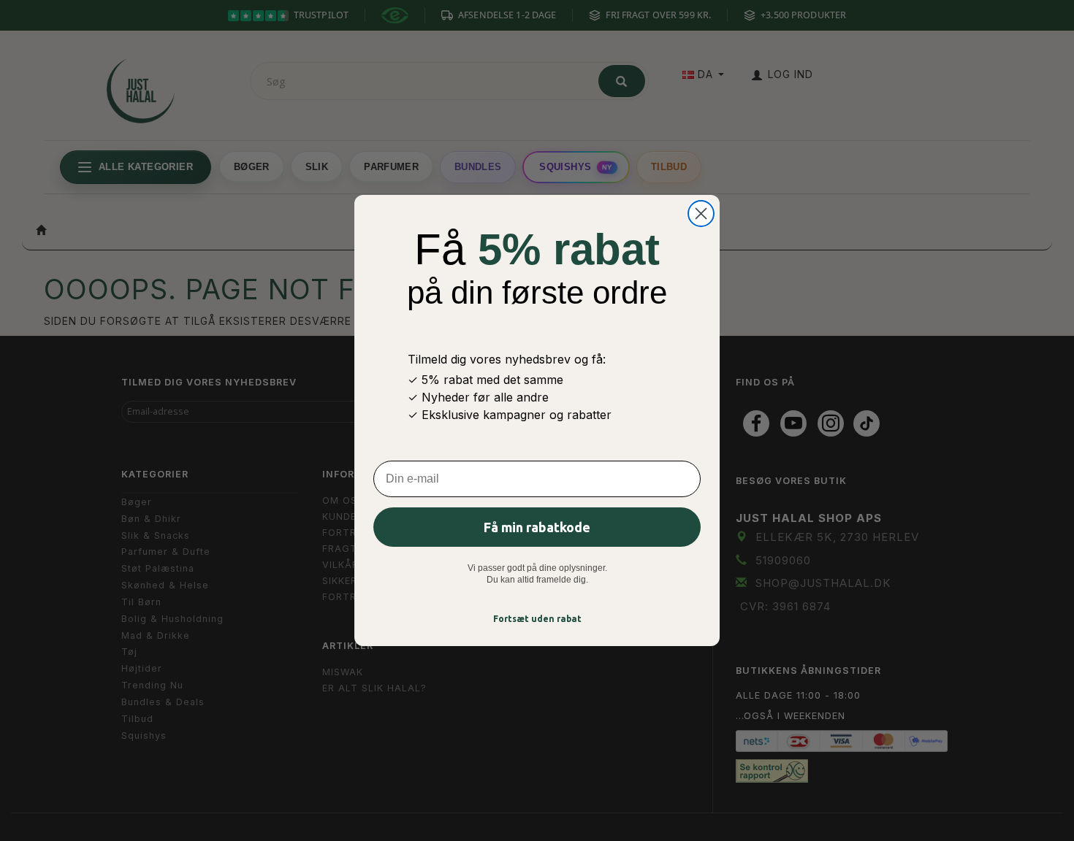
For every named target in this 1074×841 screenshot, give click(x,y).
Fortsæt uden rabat (537, 618)
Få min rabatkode (537, 527)
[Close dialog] (701, 213)
